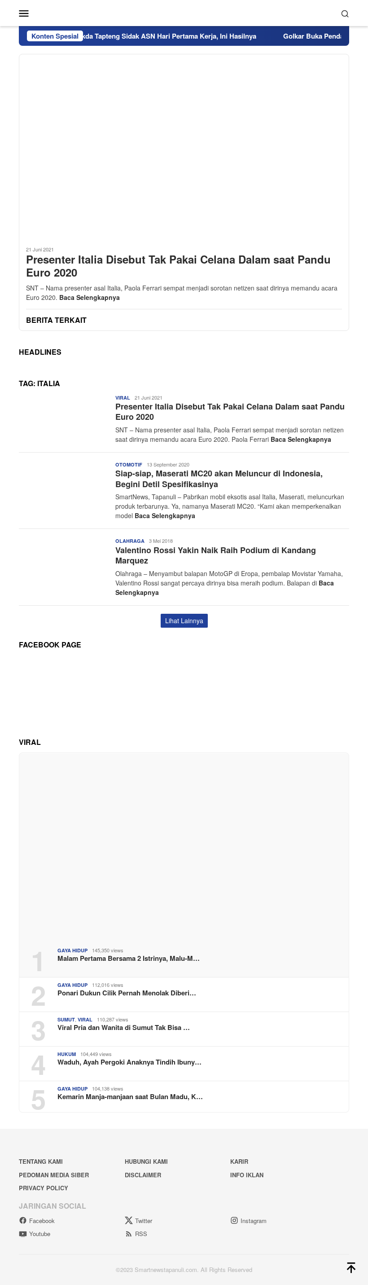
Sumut (66, 1019)
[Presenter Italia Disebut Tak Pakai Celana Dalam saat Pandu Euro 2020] (184, 146)
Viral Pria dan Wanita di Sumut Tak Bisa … (123, 1027)
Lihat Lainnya (184, 620)
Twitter (143, 1220)
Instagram (254, 1220)
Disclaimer (143, 1175)
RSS (141, 1233)
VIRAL (122, 397)
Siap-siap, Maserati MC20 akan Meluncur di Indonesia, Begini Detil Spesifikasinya (219, 478)
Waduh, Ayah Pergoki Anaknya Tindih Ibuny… (129, 1062)
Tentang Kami (41, 1161)
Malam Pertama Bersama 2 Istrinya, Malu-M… (128, 958)
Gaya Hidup (72, 950)
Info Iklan (246, 1175)
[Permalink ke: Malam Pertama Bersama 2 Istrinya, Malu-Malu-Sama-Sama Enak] (184, 846)
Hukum (66, 1054)
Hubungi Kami (146, 1161)
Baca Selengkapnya (89, 297)
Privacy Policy (43, 1188)
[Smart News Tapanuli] (184, 12)
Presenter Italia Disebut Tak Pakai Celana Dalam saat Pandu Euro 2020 (178, 266)
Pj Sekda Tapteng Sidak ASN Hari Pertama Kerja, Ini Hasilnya (148, 36)
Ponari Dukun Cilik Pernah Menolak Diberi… (126, 993)
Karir (239, 1161)
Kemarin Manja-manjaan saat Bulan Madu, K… (130, 1096)
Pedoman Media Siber (54, 1175)
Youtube (39, 1233)
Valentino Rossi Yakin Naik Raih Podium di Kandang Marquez (215, 555)
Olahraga (130, 540)
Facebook (42, 1220)
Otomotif (128, 464)
